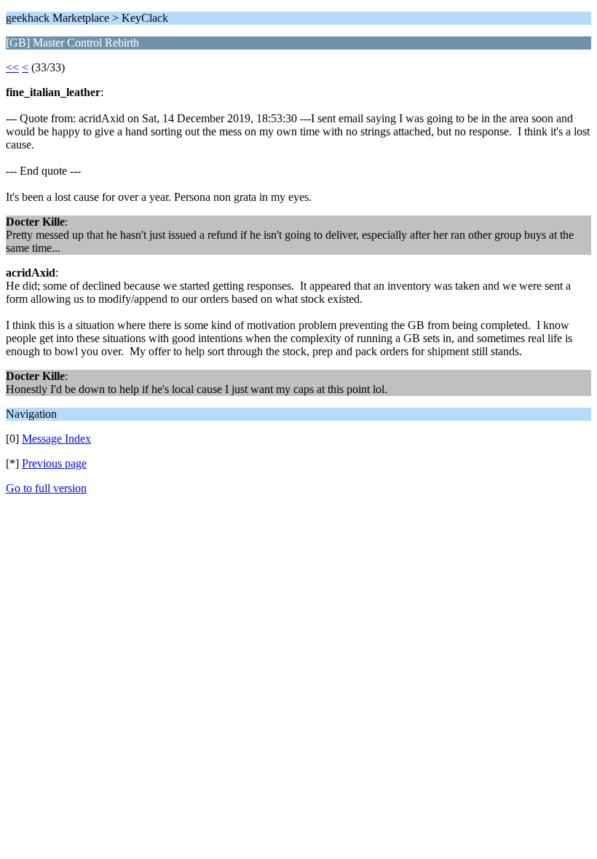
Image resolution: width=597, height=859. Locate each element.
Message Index (56, 438)
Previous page (54, 463)
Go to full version (46, 488)
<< (12, 67)
